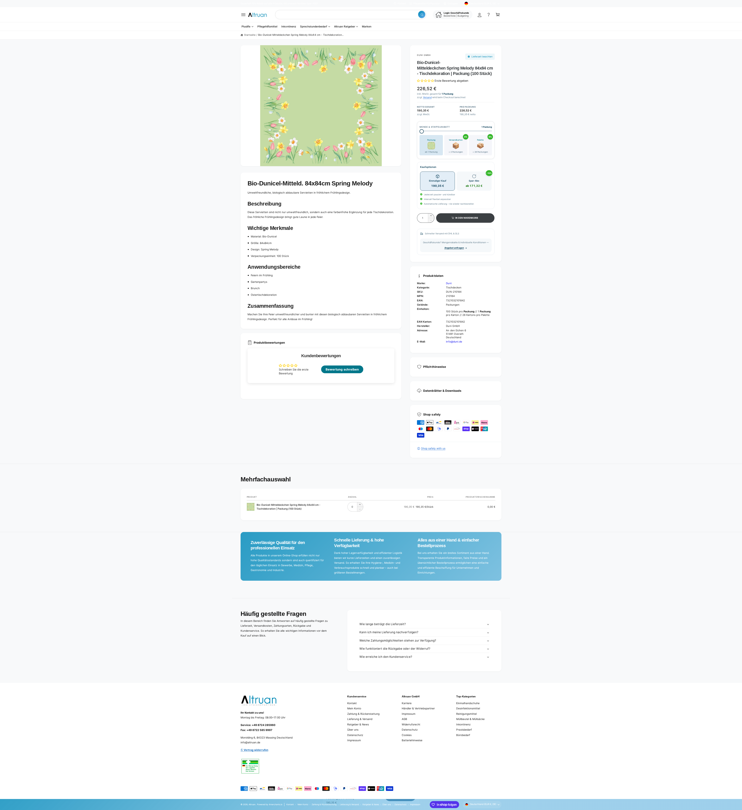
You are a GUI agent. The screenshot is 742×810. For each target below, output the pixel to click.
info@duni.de (454, 341)
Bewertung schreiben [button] (342, 369)
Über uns (352, 729)
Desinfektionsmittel (468, 708)
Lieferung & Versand (359, 719)
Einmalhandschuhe (468, 703)
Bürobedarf (463, 735)
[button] (243, 14)
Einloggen (453, 3)
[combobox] (350, 14)
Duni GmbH (424, 55)
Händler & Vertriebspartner (418, 708)
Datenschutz (355, 735)
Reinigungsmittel (466, 713)
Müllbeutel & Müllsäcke (470, 719)
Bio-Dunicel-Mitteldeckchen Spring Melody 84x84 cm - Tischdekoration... (301, 34)
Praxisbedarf (464, 729)
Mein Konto (354, 708)
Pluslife (246, 26)
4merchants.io (275, 804)
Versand (427, 97)
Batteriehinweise (412, 740)
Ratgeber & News (358, 724)
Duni (448, 283)
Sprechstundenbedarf (313, 26)
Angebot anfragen (454, 247)
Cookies (407, 735)
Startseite (249, 34)
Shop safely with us (433, 448)
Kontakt (401, 3)
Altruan (252, 804)
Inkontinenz (463, 724)
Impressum (354, 740)
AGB (404, 719)
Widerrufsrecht (411, 724)
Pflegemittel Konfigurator (426, 3)
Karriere (407, 703)
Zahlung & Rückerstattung (363, 713)
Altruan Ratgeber (344, 26)
